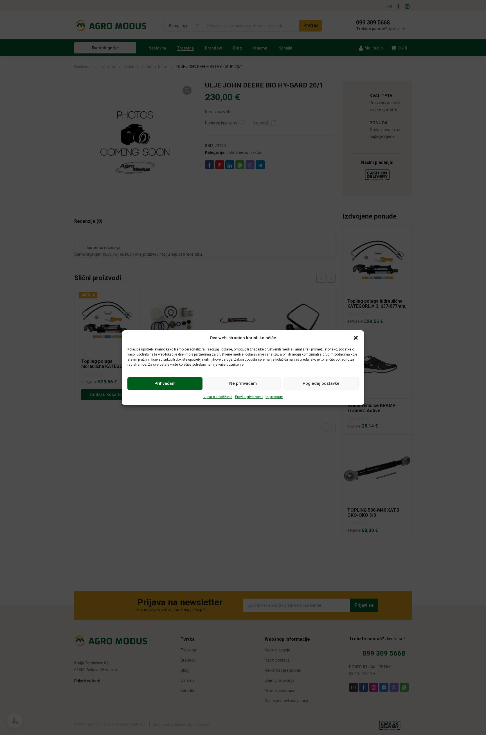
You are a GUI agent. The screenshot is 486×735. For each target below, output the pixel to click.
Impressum (274, 397)
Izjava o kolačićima (217, 397)
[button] (356, 338)
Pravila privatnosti (249, 397)
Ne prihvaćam (243, 383)
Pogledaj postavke (321, 383)
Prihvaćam (165, 383)
